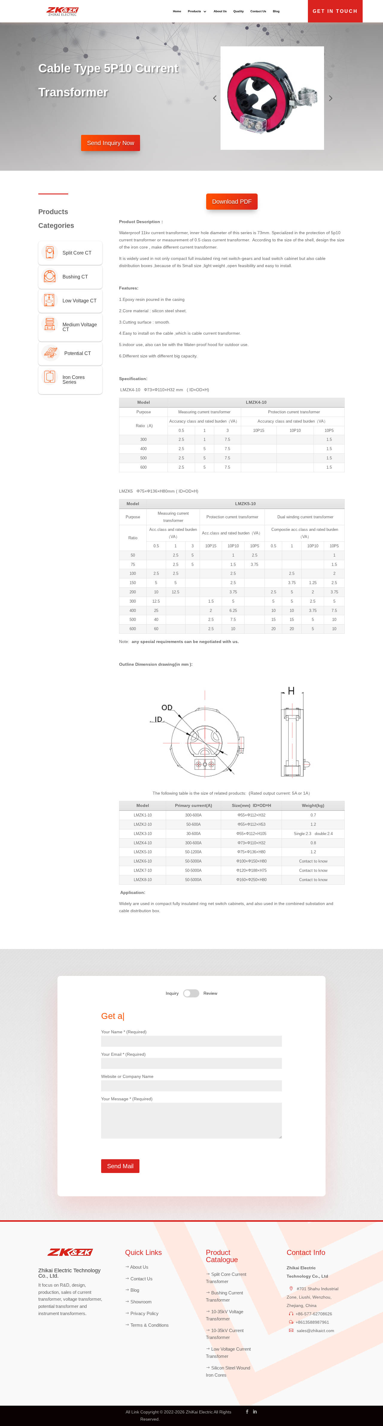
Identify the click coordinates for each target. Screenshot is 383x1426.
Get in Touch (335, 11)
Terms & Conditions (149, 1325)
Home (177, 11)
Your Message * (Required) (127, 1098)
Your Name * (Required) (124, 1031)
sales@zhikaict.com (315, 1330)
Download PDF (232, 201)
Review (210, 993)
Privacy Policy (144, 1313)
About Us (220, 11)
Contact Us (258, 11)
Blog (276, 11)
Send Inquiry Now (110, 143)
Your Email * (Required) (123, 1054)
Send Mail (120, 1166)
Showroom (141, 1301)
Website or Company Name (127, 1076)
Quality (238, 11)
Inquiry (172, 993)
